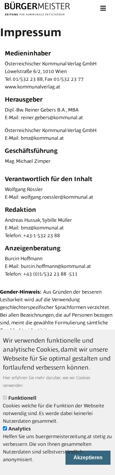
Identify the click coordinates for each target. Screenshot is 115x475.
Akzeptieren (88, 457)
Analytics (19, 429)
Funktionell (22, 398)
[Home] (37, 6)
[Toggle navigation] (103, 8)
